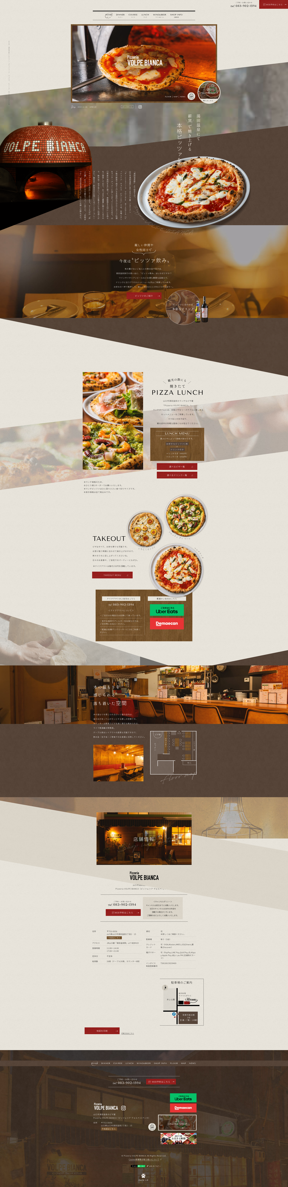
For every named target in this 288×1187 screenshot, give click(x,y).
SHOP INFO (160, 1063)
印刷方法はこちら (127, 1033)
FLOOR (168, 97)
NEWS (182, 97)
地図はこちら (115, 937)
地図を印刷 (102, 1030)
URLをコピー (155, 1166)
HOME (94, 1063)
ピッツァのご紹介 (144, 295)
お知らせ (93, 107)
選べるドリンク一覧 (177, 475)
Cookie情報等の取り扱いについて (144, 1159)
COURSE (118, 1063)
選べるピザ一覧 (177, 466)
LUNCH (130, 1063)
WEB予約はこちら (274, 4)
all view (126, 106)
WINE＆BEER (144, 1063)
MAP (176, 97)
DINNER (105, 1063)
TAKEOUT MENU (112, 575)
